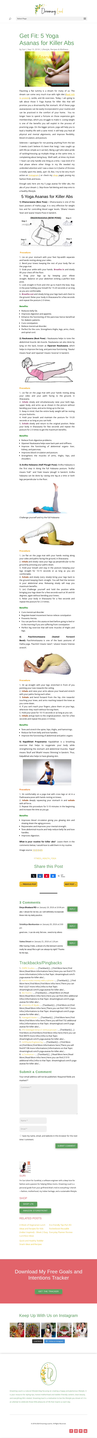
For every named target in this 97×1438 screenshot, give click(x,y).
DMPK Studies (28, 968)
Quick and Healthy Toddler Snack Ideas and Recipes (31, 1242)
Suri (24, 49)
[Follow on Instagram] (76, 1431)
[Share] (40, 876)
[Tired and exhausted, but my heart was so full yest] (17, 1330)
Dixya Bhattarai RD (27, 907)
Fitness (37, 858)
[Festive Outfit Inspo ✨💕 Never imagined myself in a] (48, 1330)
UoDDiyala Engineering (32, 1042)
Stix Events (27, 992)
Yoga (53, 858)
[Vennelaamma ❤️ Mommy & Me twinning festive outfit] (80, 1330)
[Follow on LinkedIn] (85, 1431)
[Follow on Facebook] (71, 1431)
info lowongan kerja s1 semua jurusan (39, 1029)
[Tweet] (33, 876)
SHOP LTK (28, 1204)
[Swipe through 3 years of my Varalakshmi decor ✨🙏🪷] (64, 1330)
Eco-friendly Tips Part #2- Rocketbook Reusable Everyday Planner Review (60, 1228)
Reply (72, 909)
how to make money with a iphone (37, 980)
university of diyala (30, 1005)
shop (56, 175)
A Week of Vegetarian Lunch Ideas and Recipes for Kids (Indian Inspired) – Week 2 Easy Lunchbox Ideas (33, 1230)
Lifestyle (45, 49)
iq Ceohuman (28, 1054)
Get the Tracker (48, 1291)
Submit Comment (66, 1145)
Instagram (34, 175)
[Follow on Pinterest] (81, 1431)
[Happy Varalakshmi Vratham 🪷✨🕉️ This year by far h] (32, 1330)
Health (46, 858)
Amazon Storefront (35, 1211)
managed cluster (29, 1017)
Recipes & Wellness (59, 49)
